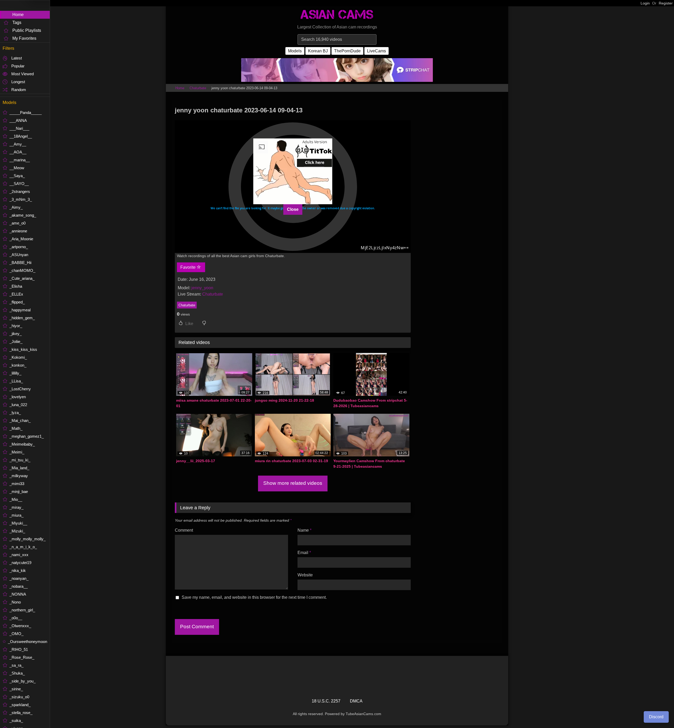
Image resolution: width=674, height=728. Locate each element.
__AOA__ (17, 152)
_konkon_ (17, 365)
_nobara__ (18, 586)
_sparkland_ (20, 704)
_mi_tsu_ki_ (19, 460)
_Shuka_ (17, 673)
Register (666, 3)
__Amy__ (17, 144)
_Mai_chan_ (20, 420)
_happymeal (20, 310)
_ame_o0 (17, 223)
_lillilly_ (15, 373)
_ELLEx (16, 294)
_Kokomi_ (18, 357)
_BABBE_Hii (20, 262)
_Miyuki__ (18, 523)
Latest (16, 58)
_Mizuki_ (17, 531)
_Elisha (15, 286)
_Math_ (15, 428)
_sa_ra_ (16, 665)
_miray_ (16, 507)
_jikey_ (15, 333)
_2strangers (19, 191)
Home (18, 14)
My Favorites (24, 38)
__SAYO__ (19, 183)
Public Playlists (26, 30)
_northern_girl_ (22, 610)
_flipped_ (17, 302)
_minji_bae (18, 491)
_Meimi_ (16, 452)
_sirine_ (16, 689)
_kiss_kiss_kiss (23, 349)
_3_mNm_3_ (20, 199)
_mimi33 (16, 483)
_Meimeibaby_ (22, 444)
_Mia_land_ (19, 468)
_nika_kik (17, 570)
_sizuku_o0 (19, 697)
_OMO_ (16, 633)
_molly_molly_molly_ (27, 539)
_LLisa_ (16, 381)
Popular (17, 66)
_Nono (15, 602)
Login (645, 3)
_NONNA (17, 594)
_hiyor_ (15, 325)
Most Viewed (22, 74)
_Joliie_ (15, 341)
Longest (18, 81)
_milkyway (18, 475)
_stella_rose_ (20, 712)
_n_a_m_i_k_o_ (23, 547)
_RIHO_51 (18, 649)
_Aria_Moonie (21, 239)
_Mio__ (15, 499)
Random (18, 89)
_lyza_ (15, 412)
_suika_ (16, 720)
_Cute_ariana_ (21, 278)
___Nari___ (19, 128)
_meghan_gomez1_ (26, 436)
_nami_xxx (18, 554)
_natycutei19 (20, 562)
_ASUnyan (18, 254)
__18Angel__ (20, 136)
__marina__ (19, 160)
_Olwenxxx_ (20, 626)
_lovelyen (17, 397)
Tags (16, 22)
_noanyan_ (18, 578)
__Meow (16, 168)
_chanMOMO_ (22, 270)
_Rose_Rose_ (21, 657)
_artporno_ (18, 247)
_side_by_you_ (22, 681)
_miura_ (16, 515)
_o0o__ (15, 618)
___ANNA (18, 120)
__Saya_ (17, 175)
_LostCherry (20, 389)
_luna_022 (18, 404)
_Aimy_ (16, 207)
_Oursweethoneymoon (27, 641)
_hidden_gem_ (22, 318)
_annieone (18, 231)
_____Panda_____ (25, 112)
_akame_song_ (22, 215)
